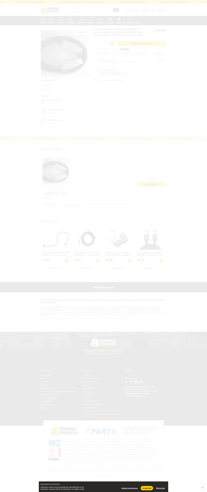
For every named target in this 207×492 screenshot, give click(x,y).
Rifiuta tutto (160, 488)
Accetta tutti (146, 488)
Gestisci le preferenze (130, 488)
